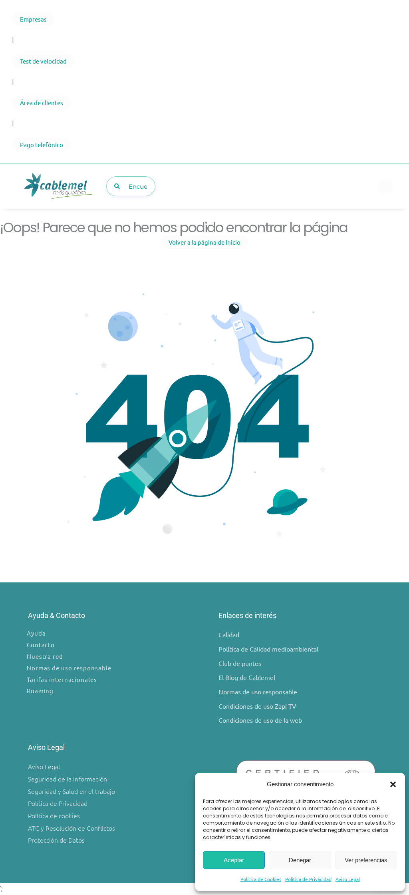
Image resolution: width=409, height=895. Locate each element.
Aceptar (234, 860)
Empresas (33, 19)
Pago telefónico (41, 144)
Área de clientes (41, 102)
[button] (393, 784)
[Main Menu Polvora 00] (385, 186)
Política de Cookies (260, 879)
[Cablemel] (57, 186)
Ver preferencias (366, 860)
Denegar (300, 860)
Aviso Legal (348, 879)
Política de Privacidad (308, 879)
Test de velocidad (43, 61)
